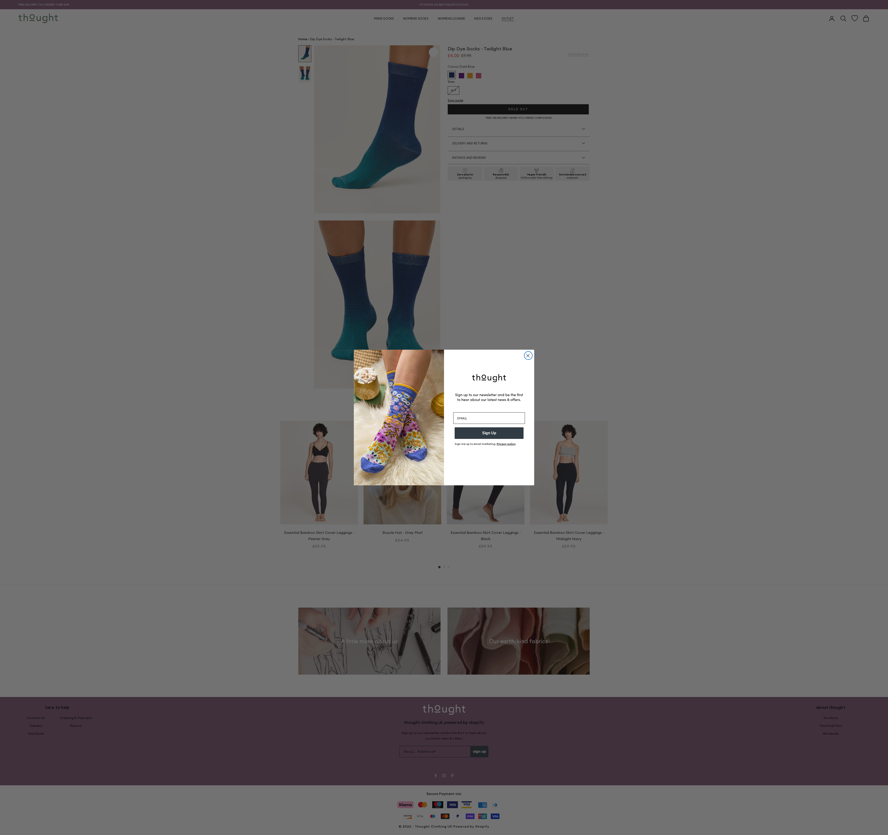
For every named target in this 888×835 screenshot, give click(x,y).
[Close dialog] (528, 356)
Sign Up (489, 433)
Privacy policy (506, 444)
